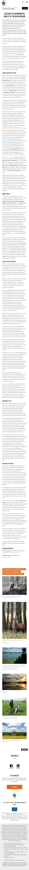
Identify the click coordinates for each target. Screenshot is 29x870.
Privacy (14, 804)
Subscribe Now (14, 787)
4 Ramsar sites (9, 157)
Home (2, 7)
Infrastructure (6, 574)
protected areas (22, 569)
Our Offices (8, 7)
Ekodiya (22, 421)
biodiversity (17, 571)
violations (8, 249)
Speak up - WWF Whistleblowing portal (18, 802)
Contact (7, 802)
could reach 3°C (12, 54)
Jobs (4, 802)
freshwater (5, 569)
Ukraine (15, 7)
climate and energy (13, 569)
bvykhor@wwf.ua (8, 557)
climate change (11, 571)
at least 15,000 (14, 233)
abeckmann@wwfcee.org (14, 552)
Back (25, 8)
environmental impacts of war (17, 574)
